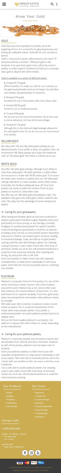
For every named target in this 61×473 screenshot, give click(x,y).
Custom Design (42, 399)
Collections (12, 403)
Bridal (9, 392)
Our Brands (12, 406)
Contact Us (40, 396)
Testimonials (41, 413)
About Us (40, 392)
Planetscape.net (34, 470)
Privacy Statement (44, 406)
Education (40, 416)
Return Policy (42, 410)
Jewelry (10, 396)
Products (11, 399)
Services (39, 403)
